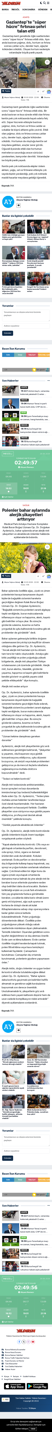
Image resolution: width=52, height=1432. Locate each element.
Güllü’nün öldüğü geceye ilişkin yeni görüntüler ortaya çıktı (13, 237)
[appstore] (15, 1387)
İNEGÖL (15, 9)
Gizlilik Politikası (29, 1376)
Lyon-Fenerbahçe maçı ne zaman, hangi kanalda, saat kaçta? (34, 418)
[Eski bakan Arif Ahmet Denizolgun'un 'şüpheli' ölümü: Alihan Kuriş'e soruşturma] (38, 226)
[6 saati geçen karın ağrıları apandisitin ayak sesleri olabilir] (13, 1077)
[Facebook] (19, 1342)
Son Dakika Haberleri (13, 1366)
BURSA (5, 9)
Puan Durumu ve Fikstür (14, 1361)
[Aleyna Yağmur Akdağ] (8, 202)
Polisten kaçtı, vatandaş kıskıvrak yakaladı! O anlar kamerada (34, 393)
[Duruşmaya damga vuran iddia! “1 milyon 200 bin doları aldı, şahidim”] (13, 253)
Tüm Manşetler (11, 1364)
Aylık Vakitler (8, 497)
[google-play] (37, 1387)
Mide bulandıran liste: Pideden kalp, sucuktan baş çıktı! (37, 1112)
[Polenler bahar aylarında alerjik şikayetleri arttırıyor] (26, 557)
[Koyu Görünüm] (41, 3)
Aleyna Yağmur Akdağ (12, 97)
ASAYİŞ (26, 17)
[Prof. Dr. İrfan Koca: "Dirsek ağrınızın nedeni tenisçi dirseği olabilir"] (13, 1051)
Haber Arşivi (10, 1369)
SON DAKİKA (28, 9)
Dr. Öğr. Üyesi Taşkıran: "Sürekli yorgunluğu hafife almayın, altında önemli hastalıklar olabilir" (12, 1114)
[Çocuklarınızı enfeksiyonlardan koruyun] (38, 1077)
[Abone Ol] (49, 92)
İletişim (16, 1376)
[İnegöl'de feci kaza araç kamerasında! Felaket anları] (38, 279)
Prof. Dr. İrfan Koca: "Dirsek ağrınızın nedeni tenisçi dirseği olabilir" (13, 1062)
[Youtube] (33, 1342)
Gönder (7, 333)
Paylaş (7, 91)
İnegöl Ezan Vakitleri (12, 1379)
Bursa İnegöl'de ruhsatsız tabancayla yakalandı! (34, 443)
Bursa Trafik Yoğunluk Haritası (17, 1358)
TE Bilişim (32, 1408)
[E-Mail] (18, 205)
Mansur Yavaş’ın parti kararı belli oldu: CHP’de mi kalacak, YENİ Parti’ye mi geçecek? (33, 405)
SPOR (23, 412)
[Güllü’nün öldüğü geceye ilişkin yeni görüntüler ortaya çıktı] (13, 226)
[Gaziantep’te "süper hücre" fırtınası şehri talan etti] (26, 72)
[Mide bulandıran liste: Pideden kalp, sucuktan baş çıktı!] (38, 1101)
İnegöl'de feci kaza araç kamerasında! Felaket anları (38, 289)
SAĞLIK (26, 505)
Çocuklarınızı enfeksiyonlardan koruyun (35, 1088)
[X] (24, 1342)
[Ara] (44, 3)
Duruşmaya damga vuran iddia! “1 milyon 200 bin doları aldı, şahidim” (13, 263)
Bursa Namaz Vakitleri (14, 1355)
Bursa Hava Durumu (13, 1352)
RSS (6, 1400)
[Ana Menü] (48, 3)
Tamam (32, 1429)
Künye (6, 1376)
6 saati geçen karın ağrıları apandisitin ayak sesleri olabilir (13, 1088)
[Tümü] (48, 381)
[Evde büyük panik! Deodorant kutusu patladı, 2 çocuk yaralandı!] (38, 253)
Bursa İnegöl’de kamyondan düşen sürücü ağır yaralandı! (34, 431)
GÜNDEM (42, 9)
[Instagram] (28, 1342)
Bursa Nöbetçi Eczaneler (15, 1350)
